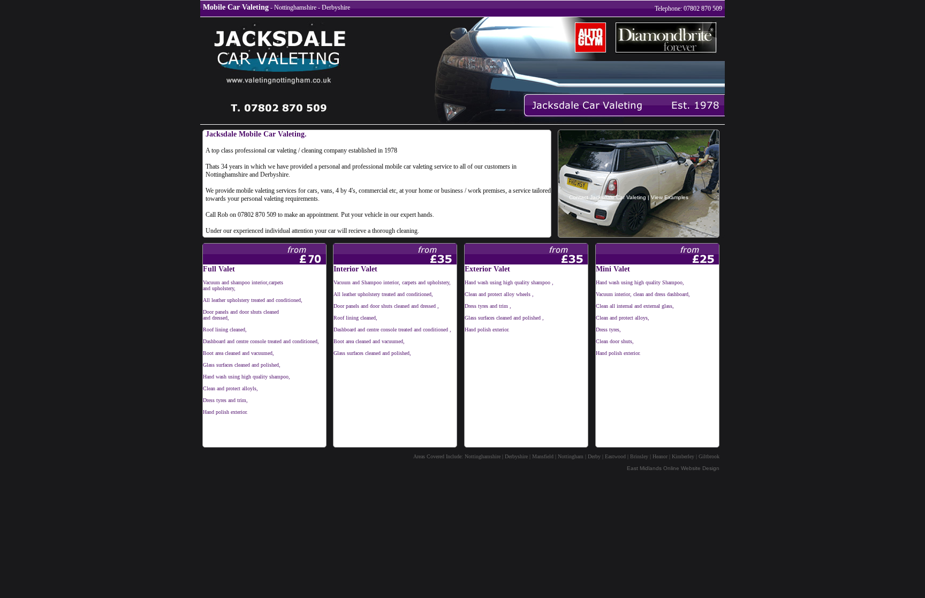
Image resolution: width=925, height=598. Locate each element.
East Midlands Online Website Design (673, 468)
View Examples (669, 197)
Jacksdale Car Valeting (618, 197)
